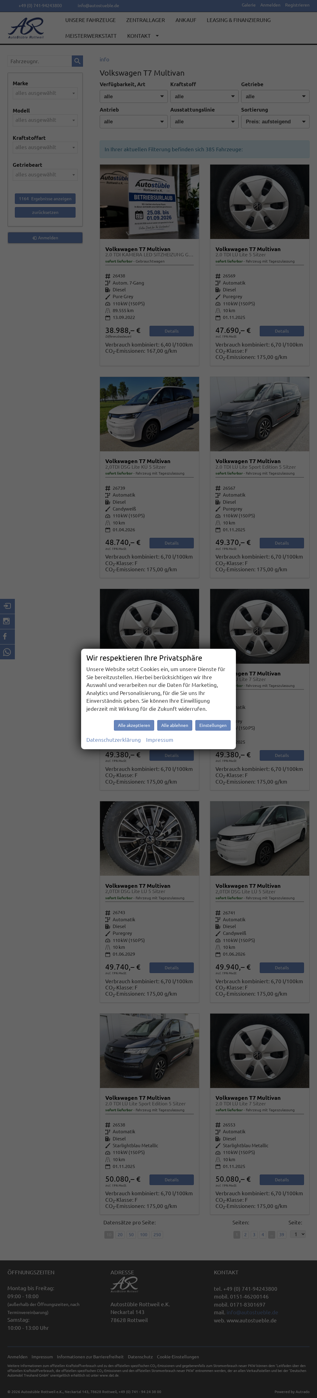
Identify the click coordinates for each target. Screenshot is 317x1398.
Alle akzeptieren (134, 725)
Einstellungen (213, 725)
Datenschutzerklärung (113, 740)
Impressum (159, 740)
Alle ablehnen (174, 725)
